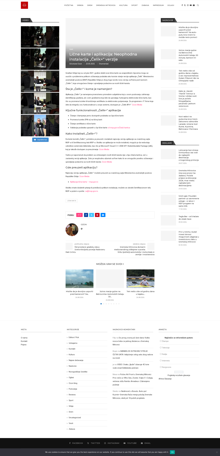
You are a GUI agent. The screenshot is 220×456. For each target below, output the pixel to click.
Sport (134, 5)
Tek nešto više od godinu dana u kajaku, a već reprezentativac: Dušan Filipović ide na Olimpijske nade (189, 76)
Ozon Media (137, 105)
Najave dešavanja (76, 360)
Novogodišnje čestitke (78, 372)
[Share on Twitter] (91, 215)
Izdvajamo (73, 343)
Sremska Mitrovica (105, 5)
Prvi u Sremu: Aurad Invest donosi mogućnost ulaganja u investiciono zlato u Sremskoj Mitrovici (189, 237)
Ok (172, 452)
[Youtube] (191, 5)
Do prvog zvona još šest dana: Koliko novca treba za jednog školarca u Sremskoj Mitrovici (131, 341)
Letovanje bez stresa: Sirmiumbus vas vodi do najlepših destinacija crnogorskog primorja (189, 155)
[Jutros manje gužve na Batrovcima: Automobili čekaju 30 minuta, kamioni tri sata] (110, 278)
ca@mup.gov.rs (91, 191)
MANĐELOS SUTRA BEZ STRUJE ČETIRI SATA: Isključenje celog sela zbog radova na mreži (133, 354)
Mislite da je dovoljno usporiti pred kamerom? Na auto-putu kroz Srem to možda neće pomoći (188, 32)
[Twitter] (185, 5)
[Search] (198, 5)
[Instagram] (188, 5)
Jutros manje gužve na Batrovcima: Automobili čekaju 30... (110, 294)
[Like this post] (80, 215)
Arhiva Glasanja (165, 379)
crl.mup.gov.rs (113, 128)
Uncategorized (75, 417)
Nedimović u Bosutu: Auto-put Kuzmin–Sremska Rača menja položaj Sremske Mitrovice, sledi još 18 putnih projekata (132, 394)
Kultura (123, 5)
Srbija (80, 5)
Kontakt (24, 341)
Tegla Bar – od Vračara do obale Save (189, 217)
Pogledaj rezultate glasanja (179, 375)
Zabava (145, 5)
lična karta (71, 201)
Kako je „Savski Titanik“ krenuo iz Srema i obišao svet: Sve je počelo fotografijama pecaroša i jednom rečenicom (188, 98)
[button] (69, 287)
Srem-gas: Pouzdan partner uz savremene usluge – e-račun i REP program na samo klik (189, 201)
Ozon (80, 64)
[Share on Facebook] (86, 215)
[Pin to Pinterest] (97, 215)
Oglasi (170, 5)
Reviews (72, 395)
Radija (164, 354)
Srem (89, 5)
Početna (68, 5)
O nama (24, 338)
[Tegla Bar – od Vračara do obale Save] (168, 220)
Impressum (158, 5)
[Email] (194, 5)
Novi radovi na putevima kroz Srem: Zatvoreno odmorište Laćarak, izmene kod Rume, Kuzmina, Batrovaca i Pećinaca (188, 122)
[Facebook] (182, 5)
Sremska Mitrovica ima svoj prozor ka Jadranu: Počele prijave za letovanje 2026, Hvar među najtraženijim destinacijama (187, 178)
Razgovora (166, 367)
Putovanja (73, 389)
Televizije (166, 348)
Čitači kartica (124, 128)
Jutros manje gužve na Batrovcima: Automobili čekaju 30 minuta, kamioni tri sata (188, 55)
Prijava (23, 344)
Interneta (166, 361)
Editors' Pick (74, 337)
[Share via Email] (103, 215)
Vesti (71, 423)
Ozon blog (73, 383)
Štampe (165, 341)
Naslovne (73, 366)
